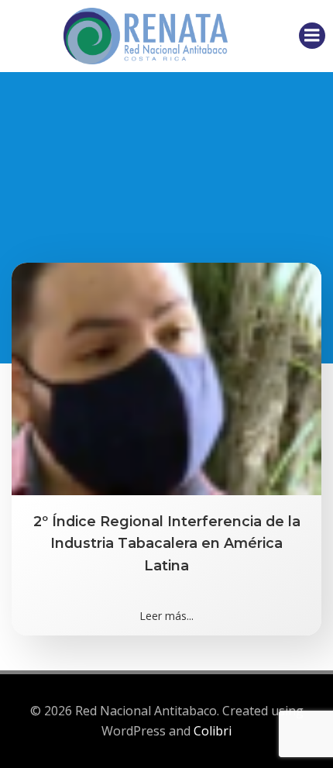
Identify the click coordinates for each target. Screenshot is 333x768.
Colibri (213, 730)
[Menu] (312, 35)
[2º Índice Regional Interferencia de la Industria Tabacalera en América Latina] (166, 377)
